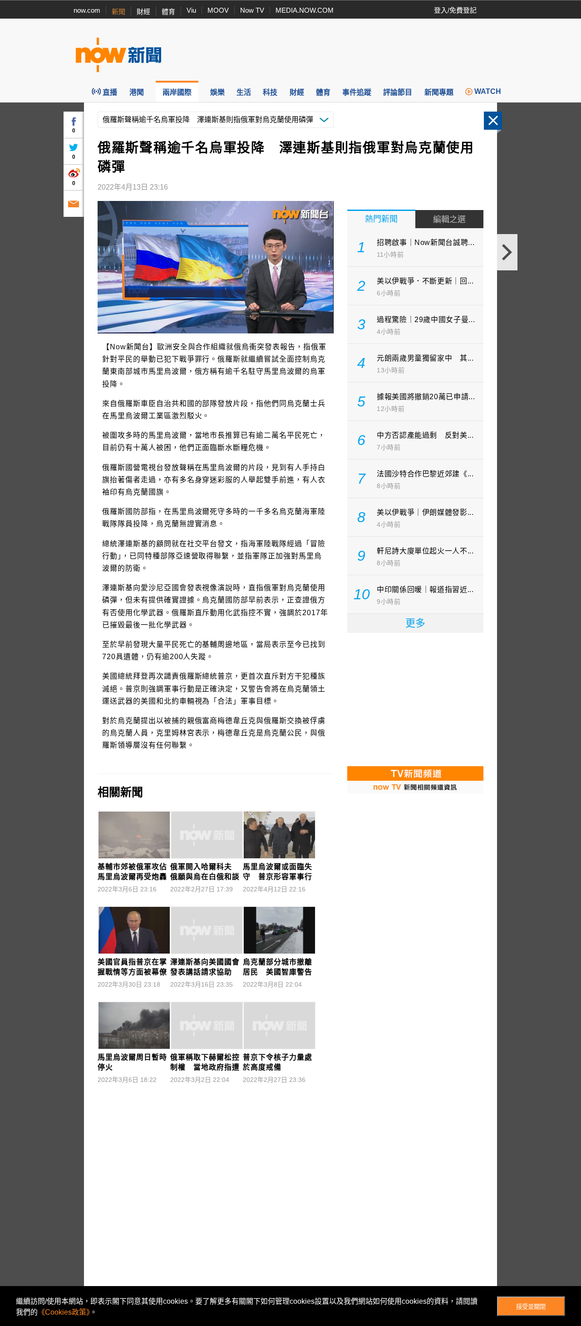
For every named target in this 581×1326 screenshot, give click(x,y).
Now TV (252, 10)
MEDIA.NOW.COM (305, 10)
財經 (143, 11)
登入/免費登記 (455, 10)
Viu (191, 10)
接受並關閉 (531, 1306)
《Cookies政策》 (64, 1312)
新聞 (118, 11)
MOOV (218, 10)
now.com (87, 10)
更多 (415, 623)
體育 (168, 11)
